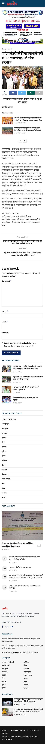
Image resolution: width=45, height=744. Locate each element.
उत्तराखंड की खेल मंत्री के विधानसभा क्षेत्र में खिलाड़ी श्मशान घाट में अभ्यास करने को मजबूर (27, 129)
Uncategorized (9, 419)
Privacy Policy (34, 730)
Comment (6, 281)
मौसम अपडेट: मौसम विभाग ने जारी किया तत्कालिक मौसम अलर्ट (17, 545)
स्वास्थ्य (4, 493)
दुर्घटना (4, 451)
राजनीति (10, 49)
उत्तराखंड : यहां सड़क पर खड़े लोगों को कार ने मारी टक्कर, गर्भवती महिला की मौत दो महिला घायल (28, 710)
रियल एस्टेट (5, 474)
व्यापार (4, 483)
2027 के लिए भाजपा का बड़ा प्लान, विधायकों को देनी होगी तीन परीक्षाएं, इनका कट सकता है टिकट (28, 119)
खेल (3, 442)
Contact (4, 733)
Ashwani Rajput (7, 739)
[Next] (25, 141)
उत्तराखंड (4, 433)
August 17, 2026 (20, 123)
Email (5, 322)
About (4, 730)
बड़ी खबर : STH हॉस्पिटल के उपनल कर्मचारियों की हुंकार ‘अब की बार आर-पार (28, 378)
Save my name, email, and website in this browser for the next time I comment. (20, 344)
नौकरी (3, 456)
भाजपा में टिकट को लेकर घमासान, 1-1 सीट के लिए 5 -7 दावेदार (20, 652)
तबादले (4, 447)
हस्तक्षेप (4, 497)
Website (5, 332)
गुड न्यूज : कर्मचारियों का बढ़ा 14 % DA (20, 567)
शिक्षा (3, 488)
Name (5, 311)
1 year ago (17, 382)
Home (4, 49)
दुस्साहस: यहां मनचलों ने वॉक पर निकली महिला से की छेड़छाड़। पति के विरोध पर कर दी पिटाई (27, 367)
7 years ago (18, 403)
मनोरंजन (4, 460)
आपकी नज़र (5, 424)
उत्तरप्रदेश (5, 428)
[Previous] (20, 141)
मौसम (3, 465)
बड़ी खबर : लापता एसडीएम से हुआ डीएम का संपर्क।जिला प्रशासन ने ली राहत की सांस (24, 558)
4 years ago (18, 371)
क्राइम (4, 438)
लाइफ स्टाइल (6, 479)
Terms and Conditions (18, 730)
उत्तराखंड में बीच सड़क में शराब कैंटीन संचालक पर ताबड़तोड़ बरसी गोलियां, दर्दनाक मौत (28, 700)
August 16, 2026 (20, 133)
